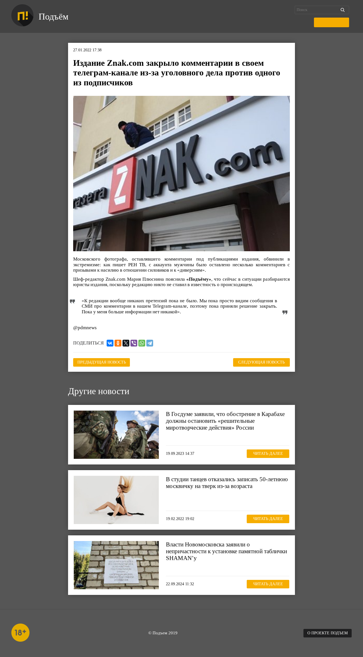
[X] (126, 343)
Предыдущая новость (101, 362)
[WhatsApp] (141, 343)
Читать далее (268, 453)
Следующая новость (261, 362)
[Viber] (133, 343)
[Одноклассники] (118, 343)
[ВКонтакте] (110, 343)
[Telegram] (149, 343)
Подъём (53, 16)
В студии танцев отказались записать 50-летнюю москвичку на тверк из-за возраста (227, 482)
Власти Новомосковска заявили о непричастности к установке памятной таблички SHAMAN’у (226, 551)
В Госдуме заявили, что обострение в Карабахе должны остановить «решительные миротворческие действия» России (225, 421)
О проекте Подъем (327, 633)
